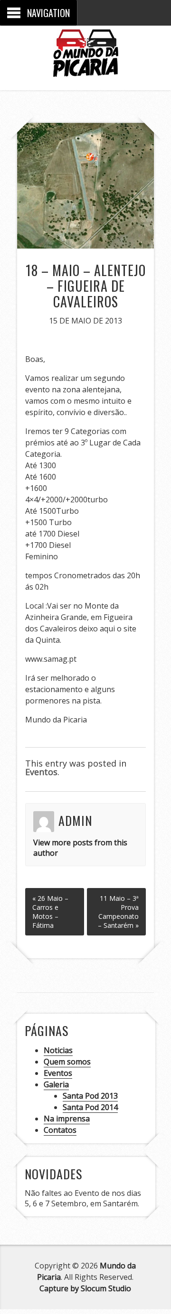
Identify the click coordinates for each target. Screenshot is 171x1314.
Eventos (41, 771)
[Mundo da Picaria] (85, 69)
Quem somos (67, 1061)
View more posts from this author (80, 847)
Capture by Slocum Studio (85, 1288)
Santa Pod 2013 (90, 1096)
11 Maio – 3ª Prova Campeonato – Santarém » (118, 912)
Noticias (58, 1050)
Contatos (60, 1130)
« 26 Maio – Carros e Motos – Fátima (50, 912)
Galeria (56, 1084)
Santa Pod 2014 (90, 1107)
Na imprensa (67, 1118)
